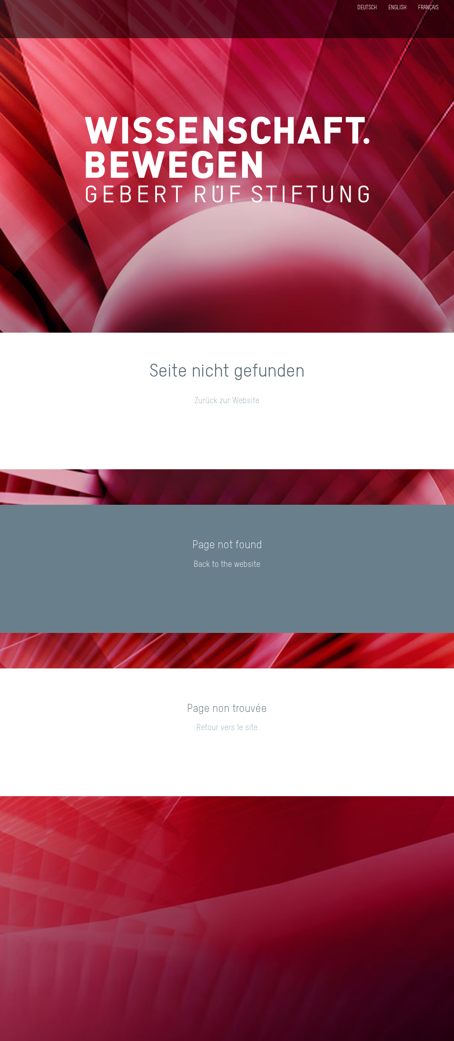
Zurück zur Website (227, 401)
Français (428, 8)
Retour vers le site (227, 728)
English (397, 8)
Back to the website (227, 565)
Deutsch (367, 8)
